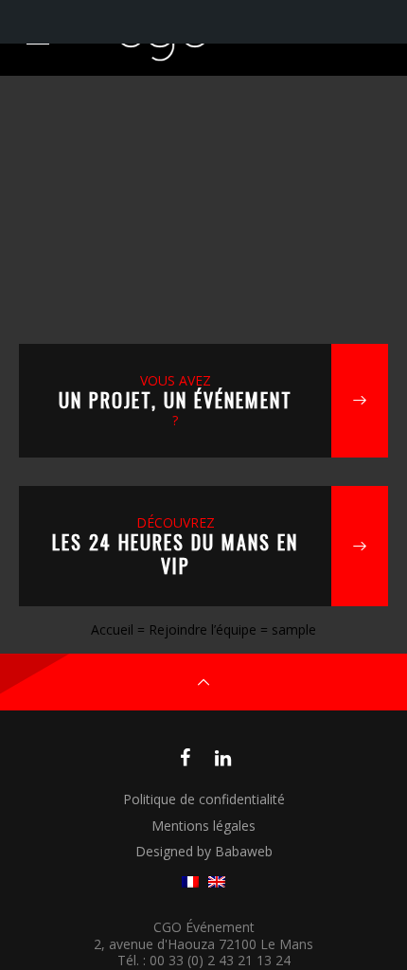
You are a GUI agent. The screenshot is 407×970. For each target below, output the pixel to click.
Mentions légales (203, 826)
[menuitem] (190, 882)
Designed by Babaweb (204, 851)
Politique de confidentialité (204, 799)
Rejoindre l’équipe (203, 629)
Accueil (112, 629)
